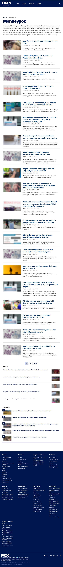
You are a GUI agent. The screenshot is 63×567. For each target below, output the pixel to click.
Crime (3, 468)
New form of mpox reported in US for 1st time (40, 42)
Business (4, 472)
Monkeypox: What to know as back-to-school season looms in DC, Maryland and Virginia (40, 284)
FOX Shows (5, 492)
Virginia (4, 459)
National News (6, 466)
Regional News (38, 455)
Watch (4, 486)
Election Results (53, 465)
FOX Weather (21, 468)
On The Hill (36, 500)
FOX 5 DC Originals (36, 487)
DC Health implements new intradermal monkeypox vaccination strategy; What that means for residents (40, 204)
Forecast (20, 457)
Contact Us (52, 497)
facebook (48, 555)
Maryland (4, 461)
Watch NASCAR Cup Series (7, 533)
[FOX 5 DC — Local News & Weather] (7, 3)
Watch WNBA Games (7, 545)
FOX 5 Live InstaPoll (54, 488)
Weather (21, 455)
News (4, 455)
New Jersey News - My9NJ (38, 464)
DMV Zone (36, 494)
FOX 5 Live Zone (37, 504)
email (60, 555)
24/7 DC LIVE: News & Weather (8, 463)
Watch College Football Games (6, 528)
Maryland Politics (53, 459)
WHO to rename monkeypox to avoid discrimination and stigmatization (38, 302)
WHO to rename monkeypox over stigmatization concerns (37, 316)
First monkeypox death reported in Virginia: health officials (38, 57)
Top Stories (5, 482)
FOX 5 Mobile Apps (54, 503)
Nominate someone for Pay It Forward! (23, 495)
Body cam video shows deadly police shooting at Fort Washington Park (21, 391)
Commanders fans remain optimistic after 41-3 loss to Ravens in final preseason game (25, 370)
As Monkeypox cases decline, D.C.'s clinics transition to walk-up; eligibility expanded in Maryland (40, 119)
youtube (44, 555)
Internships (52, 513)
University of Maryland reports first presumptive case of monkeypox (38, 251)
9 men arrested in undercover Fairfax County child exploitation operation (35, 430)
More (39, 3)
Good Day (21, 486)
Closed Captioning (54, 517)
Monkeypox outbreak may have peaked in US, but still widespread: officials (39, 104)
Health (5, 17)
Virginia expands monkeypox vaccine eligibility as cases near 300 (38, 170)
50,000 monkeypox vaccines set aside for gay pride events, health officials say (40, 221)
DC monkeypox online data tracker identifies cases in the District (37, 236)
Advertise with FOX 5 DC (54, 491)
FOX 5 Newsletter (54, 501)
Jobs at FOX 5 (52, 515)
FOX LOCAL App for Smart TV (54, 494)
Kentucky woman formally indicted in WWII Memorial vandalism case (21, 399)
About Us (52, 486)
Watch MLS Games (7, 547)
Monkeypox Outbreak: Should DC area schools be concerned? (39, 347)
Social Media (52, 505)
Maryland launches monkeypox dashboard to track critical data (36, 153)
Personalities (52, 499)
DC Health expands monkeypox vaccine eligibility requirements (39, 331)
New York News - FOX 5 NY (39, 457)
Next (35, 364)
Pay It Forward (22, 492)
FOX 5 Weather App (23, 466)
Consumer (4, 474)
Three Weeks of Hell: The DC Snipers (38, 508)
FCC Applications (53, 511)
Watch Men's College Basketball (7, 538)
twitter (51, 555)
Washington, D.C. (6, 457)
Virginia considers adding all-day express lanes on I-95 (29, 417)
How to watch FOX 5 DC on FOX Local (7, 495)
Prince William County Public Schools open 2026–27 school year (31, 411)
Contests (51, 507)
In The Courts (37, 502)
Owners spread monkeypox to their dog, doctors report (40, 267)
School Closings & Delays (22, 463)
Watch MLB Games (7, 531)
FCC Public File (53, 509)
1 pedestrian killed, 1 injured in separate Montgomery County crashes (21, 377)
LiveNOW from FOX (7, 490)
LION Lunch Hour (22, 488)
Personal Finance (6, 478)
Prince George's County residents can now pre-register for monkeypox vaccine (40, 137)
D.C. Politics (52, 457)
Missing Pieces (37, 511)
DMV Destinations (22, 490)
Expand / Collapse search (60, 3)
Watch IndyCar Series (7, 536)
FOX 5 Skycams (22, 459)
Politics (52, 455)
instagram (54, 555)
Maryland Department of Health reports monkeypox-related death (40, 73)
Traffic (19, 461)
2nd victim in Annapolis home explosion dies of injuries (29, 437)
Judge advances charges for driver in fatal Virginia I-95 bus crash (20, 384)
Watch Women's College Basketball (7, 542)
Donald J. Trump (53, 467)
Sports (3, 470)
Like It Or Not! (37, 496)
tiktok (57, 555)
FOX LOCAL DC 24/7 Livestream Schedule (7, 498)
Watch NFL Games (7, 525)
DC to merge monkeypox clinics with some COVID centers (38, 87)
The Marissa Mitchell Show (38, 491)
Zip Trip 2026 (21, 498)
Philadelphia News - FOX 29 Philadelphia (38, 461)
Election (51, 463)
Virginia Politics (53, 461)
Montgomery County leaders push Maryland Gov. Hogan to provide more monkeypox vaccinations (39, 185)
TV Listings (5, 488)
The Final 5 (36, 498)
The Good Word (37, 505)
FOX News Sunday (7, 480)
